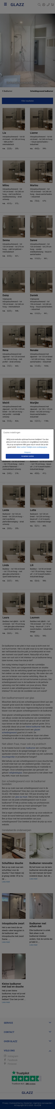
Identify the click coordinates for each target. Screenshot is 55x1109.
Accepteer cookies (27, 456)
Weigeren (27, 452)
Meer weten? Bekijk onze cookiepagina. (32, 447)
